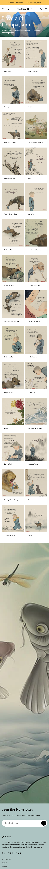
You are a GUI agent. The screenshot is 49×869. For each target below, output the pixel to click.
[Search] (7, 8)
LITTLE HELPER (30, 3)
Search (4, 867)
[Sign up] (43, 823)
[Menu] (2, 9)
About (4, 863)
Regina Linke (15, 842)
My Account (6, 859)
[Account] (41, 8)
